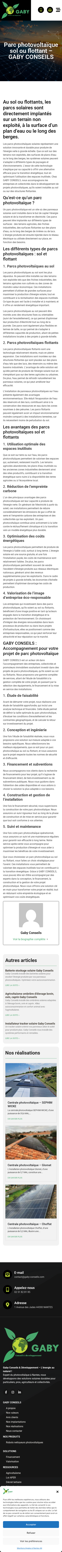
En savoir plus (15, 1119)
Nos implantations (16, 1421)
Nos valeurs (12, 1412)
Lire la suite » (12, 985)
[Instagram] (13, 1392)
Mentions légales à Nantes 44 (29, 1548)
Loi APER (11, 1477)
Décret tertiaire (13, 1482)
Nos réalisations (14, 1426)
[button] (57, 1491)
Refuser (31, 1532)
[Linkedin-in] (20, 1392)
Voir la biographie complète (29, 939)
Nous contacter (14, 1430)
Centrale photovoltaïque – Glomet (29, 1165)
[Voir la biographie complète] (47, 939)
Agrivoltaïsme (13, 1473)
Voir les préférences (31, 1541)
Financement (13, 1457)
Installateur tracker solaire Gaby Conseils (30, 1023)
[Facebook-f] (6, 1392)
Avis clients (12, 1417)
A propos (10, 1408)
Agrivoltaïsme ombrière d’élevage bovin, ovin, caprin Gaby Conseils (29, 995)
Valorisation (12, 1461)
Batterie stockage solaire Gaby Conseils (29, 970)
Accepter (31, 1524)
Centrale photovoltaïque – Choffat (29, 1224)
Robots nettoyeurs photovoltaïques (24, 1442)
